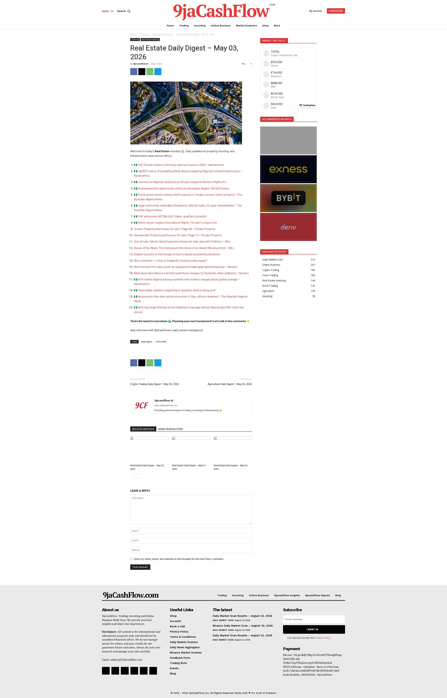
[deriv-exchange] (288, 227)
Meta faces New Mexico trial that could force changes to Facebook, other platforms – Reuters (191, 273)
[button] (124, 11)
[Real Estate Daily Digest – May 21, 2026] (191, 449)
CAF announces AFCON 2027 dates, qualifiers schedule (172, 216)
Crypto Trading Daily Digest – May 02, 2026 (154, 384)
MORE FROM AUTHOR (170, 429)
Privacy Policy (322, 638)
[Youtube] (153, 671)
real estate (161, 341)
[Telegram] (157, 71)
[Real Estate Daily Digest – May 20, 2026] (233, 449)
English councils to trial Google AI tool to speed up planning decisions (177, 254)
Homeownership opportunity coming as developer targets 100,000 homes (183, 188)
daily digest (146, 341)
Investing (144, 34)
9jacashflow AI (140, 63)
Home (133, 34)
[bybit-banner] (288, 198)
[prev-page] (132, 476)
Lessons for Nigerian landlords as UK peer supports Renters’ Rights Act (182, 182)
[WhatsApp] (149, 71)
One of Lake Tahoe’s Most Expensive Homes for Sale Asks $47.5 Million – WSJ (182, 241)
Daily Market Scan (223, 620)
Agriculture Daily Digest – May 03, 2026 (230, 384)
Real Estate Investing (163, 34)
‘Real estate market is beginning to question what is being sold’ (177, 290)
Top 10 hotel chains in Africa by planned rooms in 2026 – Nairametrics (181, 164)
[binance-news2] (288, 140)
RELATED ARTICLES (143, 429)
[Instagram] (115, 671)
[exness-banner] (288, 169)
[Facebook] (133, 71)
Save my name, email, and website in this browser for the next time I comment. (179, 558)
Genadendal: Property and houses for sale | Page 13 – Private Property (178, 235)
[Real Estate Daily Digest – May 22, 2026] (149, 449)
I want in (312, 629)
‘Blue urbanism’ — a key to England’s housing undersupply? (170, 260)
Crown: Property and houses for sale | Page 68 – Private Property (174, 229)
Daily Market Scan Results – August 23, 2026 (242, 615)
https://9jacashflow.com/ (166, 405)
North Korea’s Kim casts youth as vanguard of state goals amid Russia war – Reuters (185, 266)
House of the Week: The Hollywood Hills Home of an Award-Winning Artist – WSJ (184, 248)
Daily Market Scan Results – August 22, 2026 (242, 635)
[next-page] (138, 476)
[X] (141, 71)
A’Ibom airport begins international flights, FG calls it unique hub (177, 222)
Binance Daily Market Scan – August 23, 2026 (243, 625)
